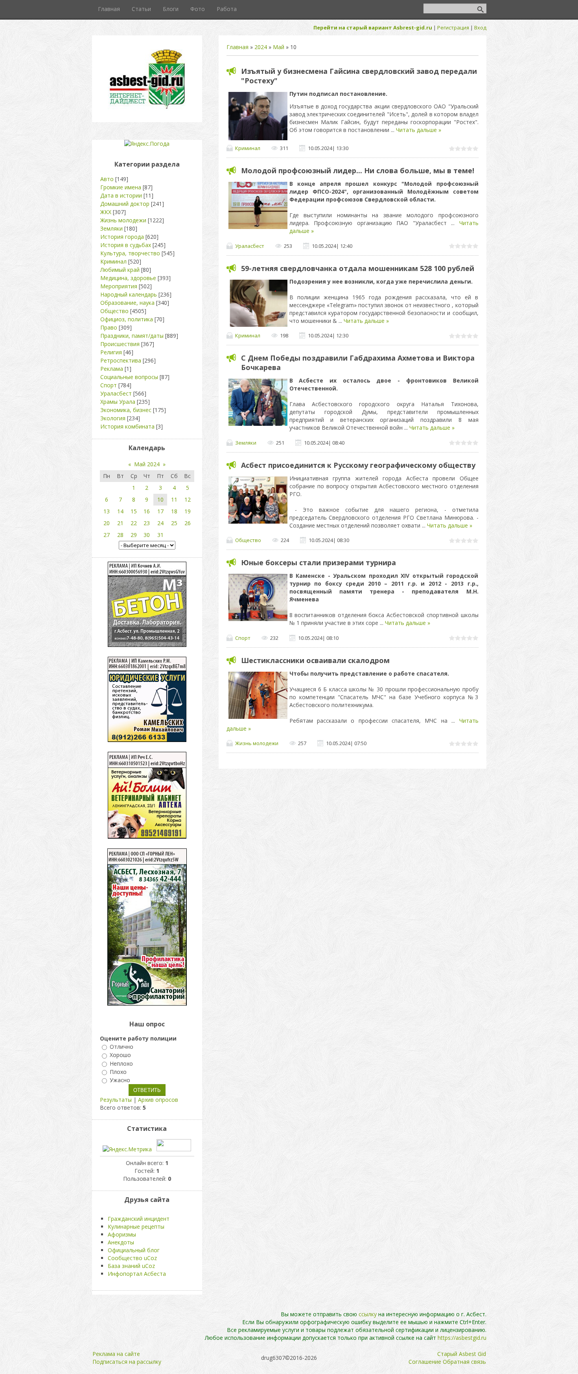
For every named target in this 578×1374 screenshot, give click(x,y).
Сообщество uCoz (132, 1258)
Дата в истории (121, 195)
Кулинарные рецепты (136, 1226)
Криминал (247, 148)
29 (134, 535)
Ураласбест (249, 245)
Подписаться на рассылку (126, 1361)
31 (160, 535)
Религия (111, 352)
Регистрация (453, 27)
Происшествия (120, 344)
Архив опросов (158, 1099)
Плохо (118, 1071)
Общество (248, 540)
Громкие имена (120, 187)
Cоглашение (425, 1361)
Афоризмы (122, 1234)
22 (134, 523)
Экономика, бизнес (125, 410)
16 (147, 511)
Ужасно (120, 1080)
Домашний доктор (124, 203)
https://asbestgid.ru (462, 1337)
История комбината (127, 426)
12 (187, 499)
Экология (112, 418)
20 (106, 523)
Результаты (116, 1099)
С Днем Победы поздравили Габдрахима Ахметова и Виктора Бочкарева (358, 362)
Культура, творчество (130, 253)
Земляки (245, 442)
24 (160, 523)
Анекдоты (121, 1242)
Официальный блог (134, 1250)
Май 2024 (147, 464)
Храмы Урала (117, 401)
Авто (107, 179)
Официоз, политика (126, 319)
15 (134, 511)
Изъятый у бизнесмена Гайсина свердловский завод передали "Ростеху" (359, 75)
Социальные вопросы (129, 377)
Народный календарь (128, 294)
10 (160, 499)
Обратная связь (464, 1361)
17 (160, 511)
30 (147, 535)
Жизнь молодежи (256, 743)
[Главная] (147, 108)
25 (174, 523)
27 (106, 535)
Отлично (121, 1046)
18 (174, 511)
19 (187, 511)
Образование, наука (127, 302)
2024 (260, 47)
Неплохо (121, 1063)
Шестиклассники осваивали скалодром (315, 660)
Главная (237, 47)
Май (278, 47)
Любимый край (120, 269)
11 (174, 499)
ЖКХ (105, 212)
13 (106, 511)
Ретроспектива (120, 360)
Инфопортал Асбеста (137, 1273)
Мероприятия (118, 286)
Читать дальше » (418, 130)
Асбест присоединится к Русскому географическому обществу (358, 465)
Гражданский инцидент (138, 1218)
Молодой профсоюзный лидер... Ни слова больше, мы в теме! (357, 170)
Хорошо (120, 1055)
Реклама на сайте (116, 1354)
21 (120, 523)
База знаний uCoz (131, 1266)
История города (122, 236)
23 (147, 523)
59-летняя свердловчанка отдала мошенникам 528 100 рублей (357, 268)
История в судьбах (125, 245)
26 (187, 523)
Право (108, 327)
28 (120, 535)
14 (120, 511)
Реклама (111, 368)
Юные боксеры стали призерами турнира (318, 562)
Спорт (242, 637)
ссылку (368, 1314)
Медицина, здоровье (128, 278)
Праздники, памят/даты (132, 335)
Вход (480, 27)
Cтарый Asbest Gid (461, 1354)
